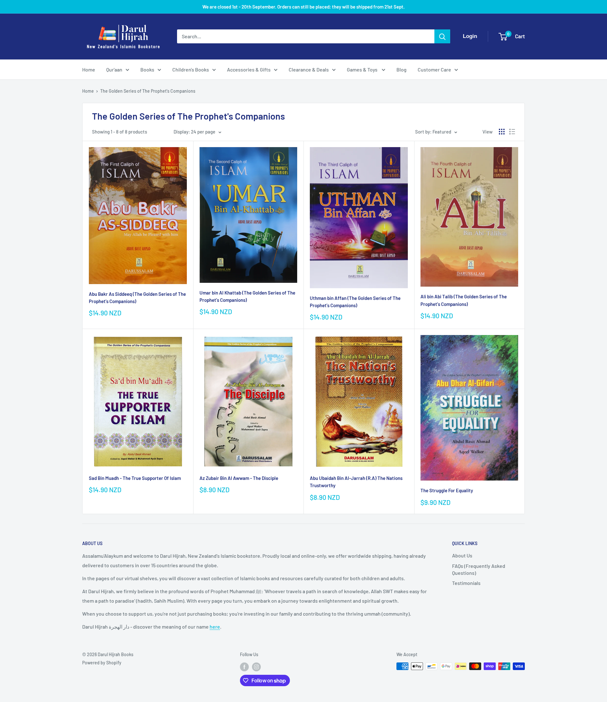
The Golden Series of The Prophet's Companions (147, 91)
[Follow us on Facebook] (244, 666)
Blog (401, 69)
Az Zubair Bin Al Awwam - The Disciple (238, 478)
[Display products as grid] (502, 131)
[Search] (442, 36)
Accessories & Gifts (249, 69)
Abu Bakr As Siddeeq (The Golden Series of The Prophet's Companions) (137, 297)
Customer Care (434, 69)
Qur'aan (114, 69)
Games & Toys (362, 69)
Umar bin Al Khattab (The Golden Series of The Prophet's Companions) (247, 296)
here (215, 627)
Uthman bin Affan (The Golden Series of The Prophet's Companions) (355, 301)
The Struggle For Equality (446, 490)
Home (88, 69)
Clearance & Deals (309, 69)
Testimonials (466, 583)
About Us (462, 555)
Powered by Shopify (101, 662)
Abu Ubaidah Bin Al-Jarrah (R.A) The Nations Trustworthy (356, 481)
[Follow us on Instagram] (256, 666)
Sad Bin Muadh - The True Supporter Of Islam (135, 478)
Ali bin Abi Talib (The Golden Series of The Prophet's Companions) (463, 300)
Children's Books (190, 69)
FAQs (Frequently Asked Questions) (478, 569)
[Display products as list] (512, 131)
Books (147, 69)
